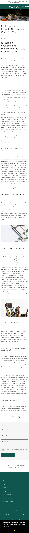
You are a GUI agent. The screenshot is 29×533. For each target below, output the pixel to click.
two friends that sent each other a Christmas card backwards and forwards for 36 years (14, 161)
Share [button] (4, 38)
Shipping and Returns (9, 501)
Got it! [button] (14, 530)
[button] (2, 6)
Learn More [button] (5, 526)
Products (5, 487)
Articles (5, 484)
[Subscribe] (23, 514)
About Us (5, 491)
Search (5, 481)
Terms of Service (7, 498)
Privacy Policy (7, 494)
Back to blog (15, 417)
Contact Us (6, 505)
